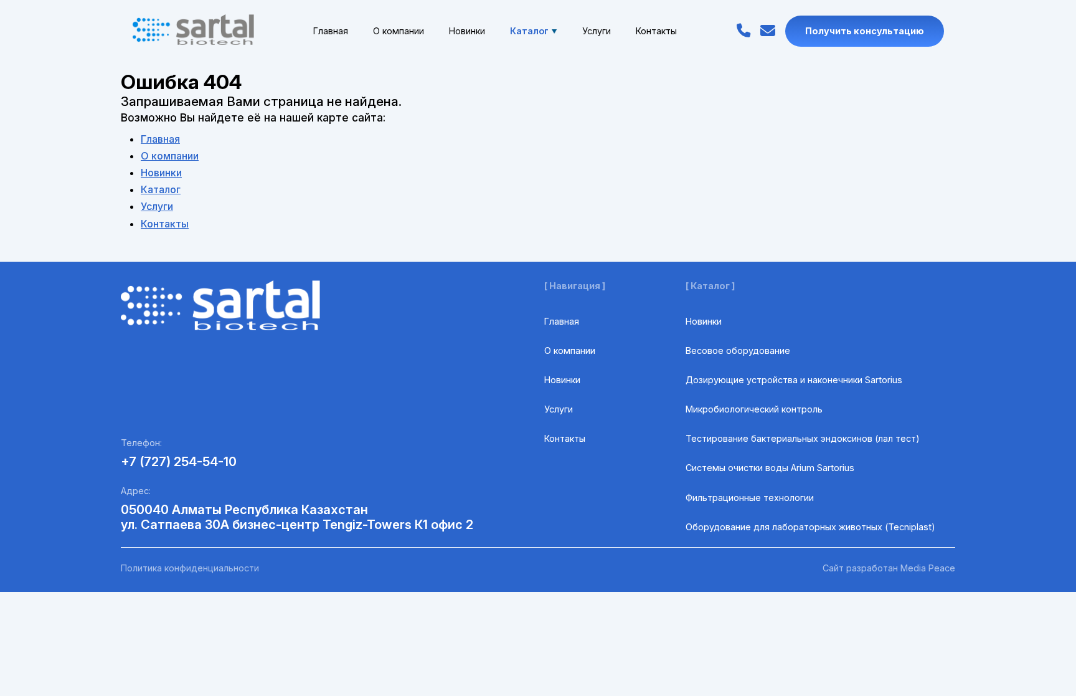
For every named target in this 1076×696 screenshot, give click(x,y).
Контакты (656, 31)
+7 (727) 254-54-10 (179, 461)
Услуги (596, 31)
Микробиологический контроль (754, 409)
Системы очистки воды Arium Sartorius (770, 467)
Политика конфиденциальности (190, 568)
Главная (330, 31)
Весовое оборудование (738, 350)
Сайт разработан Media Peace (889, 568)
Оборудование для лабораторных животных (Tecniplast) (810, 527)
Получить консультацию (864, 31)
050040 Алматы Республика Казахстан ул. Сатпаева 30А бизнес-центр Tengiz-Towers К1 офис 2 (297, 517)
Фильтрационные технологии (750, 497)
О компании (398, 31)
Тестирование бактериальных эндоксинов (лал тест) (803, 438)
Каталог (529, 31)
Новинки (467, 31)
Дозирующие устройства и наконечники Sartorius (794, 379)
